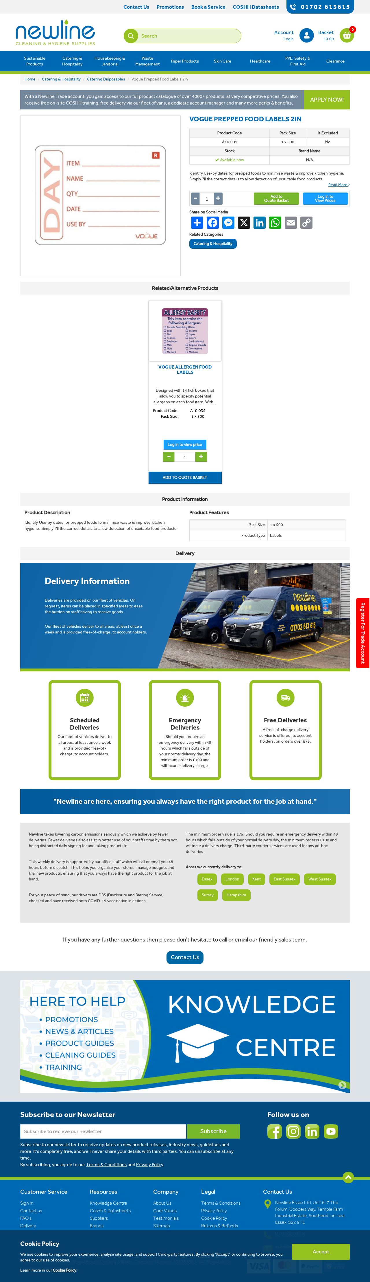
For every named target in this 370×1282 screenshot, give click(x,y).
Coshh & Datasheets (110, 1210)
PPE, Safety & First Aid (297, 61)
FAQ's (26, 1218)
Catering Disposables (106, 79)
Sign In (27, 1203)
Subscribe (213, 1131)
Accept (321, 1251)
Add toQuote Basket (276, 198)
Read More (338, 184)
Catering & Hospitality (72, 61)
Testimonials (166, 1218)
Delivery (28, 1225)
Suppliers (99, 1218)
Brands (96, 1225)
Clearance (335, 61)
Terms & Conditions (106, 1164)
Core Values (165, 1210)
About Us (162, 1203)
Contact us (31, 1210)
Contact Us (185, 957)
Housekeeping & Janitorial (110, 61)
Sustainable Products (34, 61)
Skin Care (222, 61)
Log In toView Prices (325, 198)
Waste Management (147, 61)
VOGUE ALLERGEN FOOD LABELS (185, 369)
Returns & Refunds (219, 1225)
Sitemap (161, 1225)
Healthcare (260, 61)
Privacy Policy (149, 1164)
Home (30, 79)
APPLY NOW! (327, 99)
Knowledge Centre (108, 1203)
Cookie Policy (214, 1218)
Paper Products (185, 61)
